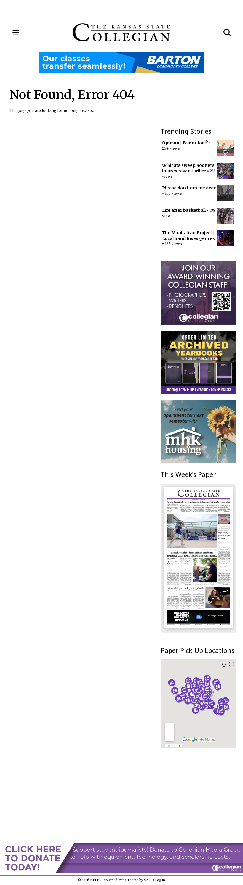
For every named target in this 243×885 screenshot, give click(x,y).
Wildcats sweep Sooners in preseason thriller (188, 168)
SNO (147, 880)
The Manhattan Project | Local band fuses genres (188, 235)
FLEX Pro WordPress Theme (115, 880)
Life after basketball (184, 210)
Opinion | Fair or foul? (185, 143)
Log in (160, 880)
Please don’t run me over (189, 187)
